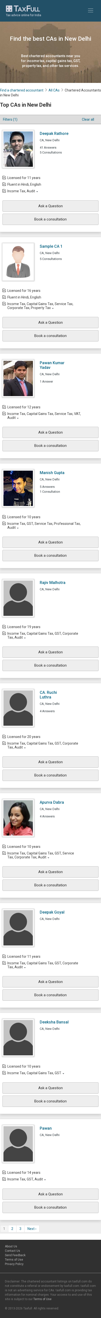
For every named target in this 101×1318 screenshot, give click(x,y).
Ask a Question (50, 206)
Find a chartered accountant (21, 90)
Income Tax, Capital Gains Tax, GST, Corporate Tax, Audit (42, 635)
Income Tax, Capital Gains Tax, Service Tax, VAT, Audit (44, 416)
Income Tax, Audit (21, 191)
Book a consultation (50, 219)
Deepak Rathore (54, 133)
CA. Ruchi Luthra (48, 694)
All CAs (54, 90)
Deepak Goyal (52, 912)
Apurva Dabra (52, 802)
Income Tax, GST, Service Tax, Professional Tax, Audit (44, 526)
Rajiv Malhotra (52, 582)
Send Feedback (15, 1255)
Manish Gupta (52, 472)
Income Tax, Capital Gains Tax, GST (34, 1073)
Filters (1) (10, 119)
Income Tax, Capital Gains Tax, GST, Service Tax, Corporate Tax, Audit (40, 855)
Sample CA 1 (51, 246)
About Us (11, 1246)
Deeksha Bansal (54, 1022)
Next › (31, 1229)
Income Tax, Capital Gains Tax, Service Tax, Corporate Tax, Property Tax (40, 306)
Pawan (46, 1128)
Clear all (88, 119)
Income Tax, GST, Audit (25, 1179)
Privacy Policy (14, 1264)
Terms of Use (14, 1259)
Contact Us (12, 1251)
